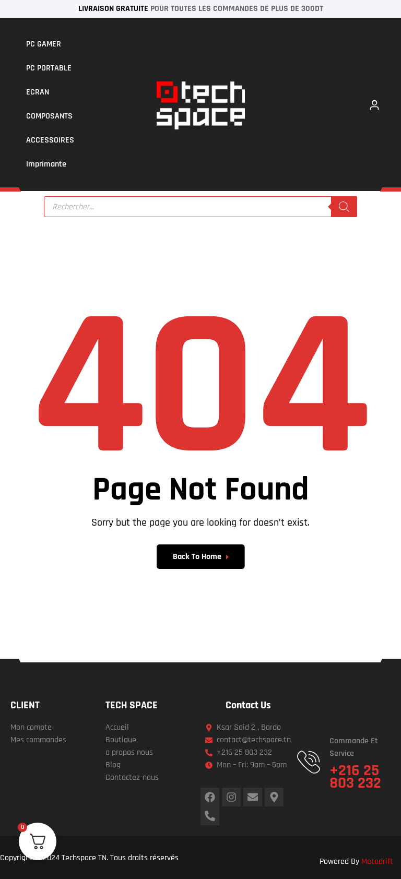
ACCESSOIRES (50, 140)
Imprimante (46, 164)
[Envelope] (252, 797)
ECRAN (37, 92)
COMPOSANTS (49, 116)
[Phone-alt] (209, 815)
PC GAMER (43, 44)
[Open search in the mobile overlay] (200, 206)
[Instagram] (231, 797)
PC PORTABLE (49, 68)
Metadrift (377, 861)
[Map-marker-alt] (274, 797)
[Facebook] (209, 797)
